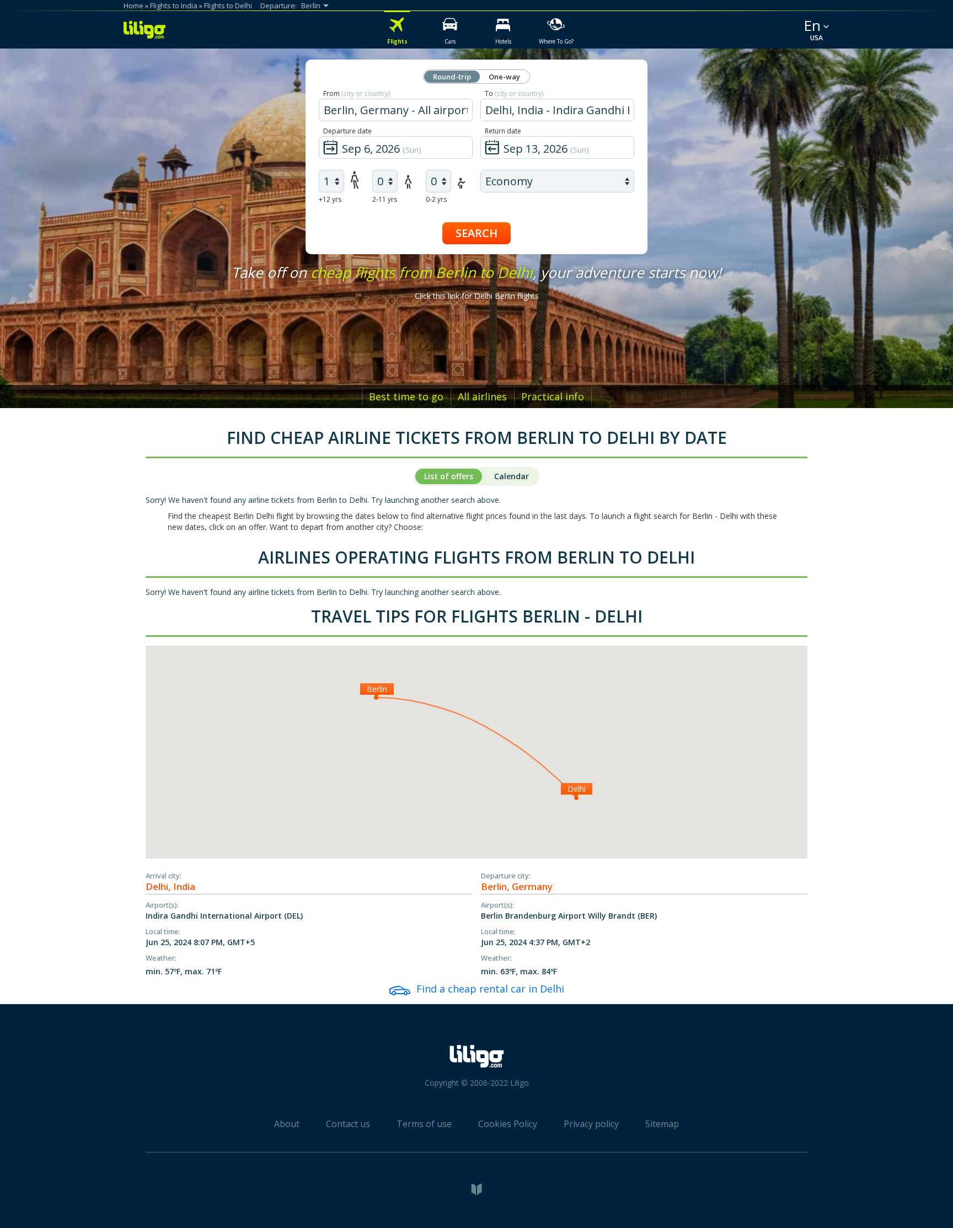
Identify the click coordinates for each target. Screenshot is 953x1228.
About (286, 1124)
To (514, 93)
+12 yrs (330, 199)
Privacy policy (591, 1124)
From (356, 93)
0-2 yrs (436, 199)
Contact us (348, 1124)
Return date (503, 131)
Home (133, 5)
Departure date (347, 131)
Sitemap (662, 1124)
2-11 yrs (384, 199)
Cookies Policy (507, 1124)
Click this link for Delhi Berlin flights (477, 296)
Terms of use (424, 1124)
